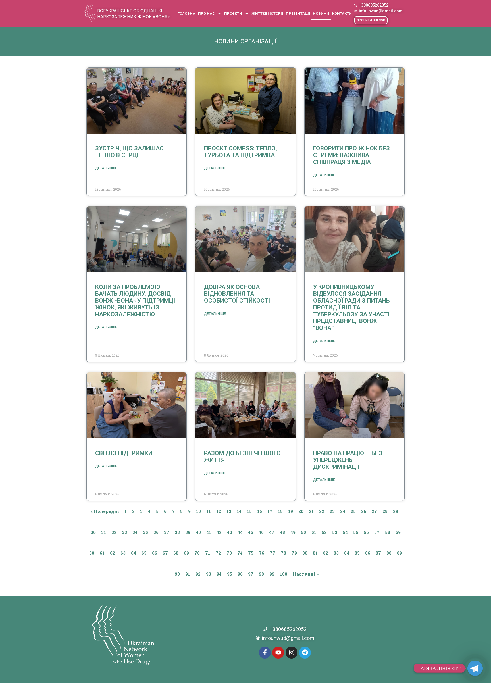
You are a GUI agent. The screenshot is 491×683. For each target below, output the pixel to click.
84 (346, 553)
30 (93, 532)
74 (240, 553)
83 (336, 553)
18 (280, 511)
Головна (186, 13)
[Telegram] (305, 653)
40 (198, 532)
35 (145, 532)
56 (366, 532)
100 (283, 574)
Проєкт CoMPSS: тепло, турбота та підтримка (240, 152)
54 (345, 532)
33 (124, 532)
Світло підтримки (123, 453)
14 (239, 511)
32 (113, 532)
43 (229, 532)
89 (399, 553)
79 (294, 553)
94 (219, 574)
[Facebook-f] (265, 653)
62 (112, 553)
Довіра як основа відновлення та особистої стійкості (237, 294)
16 (259, 511)
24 (342, 511)
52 (324, 532)
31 (103, 532)
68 (175, 553)
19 (290, 511)
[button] (371, 20)
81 (315, 553)
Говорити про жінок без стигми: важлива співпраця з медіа (351, 155)
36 (156, 532)
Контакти (342, 13)
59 (398, 532)
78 (283, 553)
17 (269, 511)
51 (313, 532)
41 (208, 532)
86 (367, 553)
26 (363, 511)
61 (102, 553)
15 (249, 511)
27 (374, 511)
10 (198, 511)
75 (250, 553)
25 (353, 511)
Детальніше (106, 168)
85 (357, 553)
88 (389, 553)
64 (133, 553)
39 (187, 532)
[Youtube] (278, 653)
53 (334, 532)
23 (332, 511)
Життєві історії (267, 13)
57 (377, 532)
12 (218, 511)
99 (271, 574)
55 (355, 532)
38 (177, 532)
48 (282, 532)
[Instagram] (291, 653)
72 (218, 553)
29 (395, 511)
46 (261, 532)
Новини (321, 13)
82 (325, 553)
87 (378, 553)
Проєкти (233, 13)
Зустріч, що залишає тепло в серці (129, 152)
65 (144, 553)
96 (240, 574)
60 (91, 553)
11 (208, 511)
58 (387, 532)
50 (303, 532)
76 (261, 553)
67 (165, 553)
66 (154, 553)
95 (229, 574)
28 (385, 511)
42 (219, 532)
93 (208, 574)
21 (311, 511)
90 (177, 574)
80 (304, 553)
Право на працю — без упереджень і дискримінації (347, 460)
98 (261, 574)
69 (186, 553)
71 (207, 553)
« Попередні (105, 511)
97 (250, 574)
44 (240, 532)
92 (198, 574)
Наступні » (306, 574)
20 (300, 511)
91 (187, 574)
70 (197, 553)
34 (135, 532)
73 (229, 553)
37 (166, 532)
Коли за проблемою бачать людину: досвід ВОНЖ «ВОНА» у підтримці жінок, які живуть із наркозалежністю (135, 301)
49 (293, 532)
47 (271, 532)
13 (228, 511)
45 (250, 532)
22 (321, 511)
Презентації (298, 13)
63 (123, 553)
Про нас (206, 13)
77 (272, 553)
